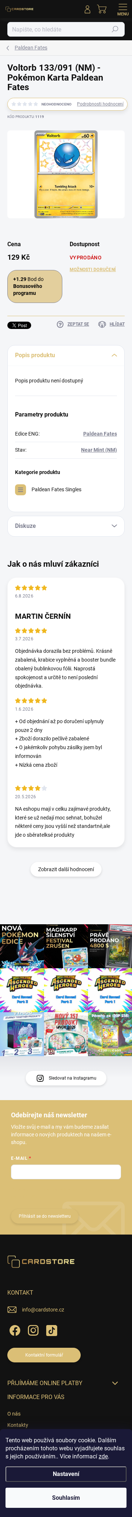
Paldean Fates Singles (56, 489)
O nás (14, 1414)
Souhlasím (66, 1497)
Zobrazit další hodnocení (66, 869)
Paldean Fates (100, 434)
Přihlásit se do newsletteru (45, 1216)
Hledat (115, 29)
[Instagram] (32, 1328)
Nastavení (66, 1473)
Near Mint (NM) (99, 450)
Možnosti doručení (93, 269)
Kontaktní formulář (44, 1355)
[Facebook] (13, 1328)
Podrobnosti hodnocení (100, 104)
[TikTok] (50, 1328)
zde (103, 1456)
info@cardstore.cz (43, 1310)
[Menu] (123, 9)
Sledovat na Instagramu (72, 1078)
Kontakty (17, 1425)
